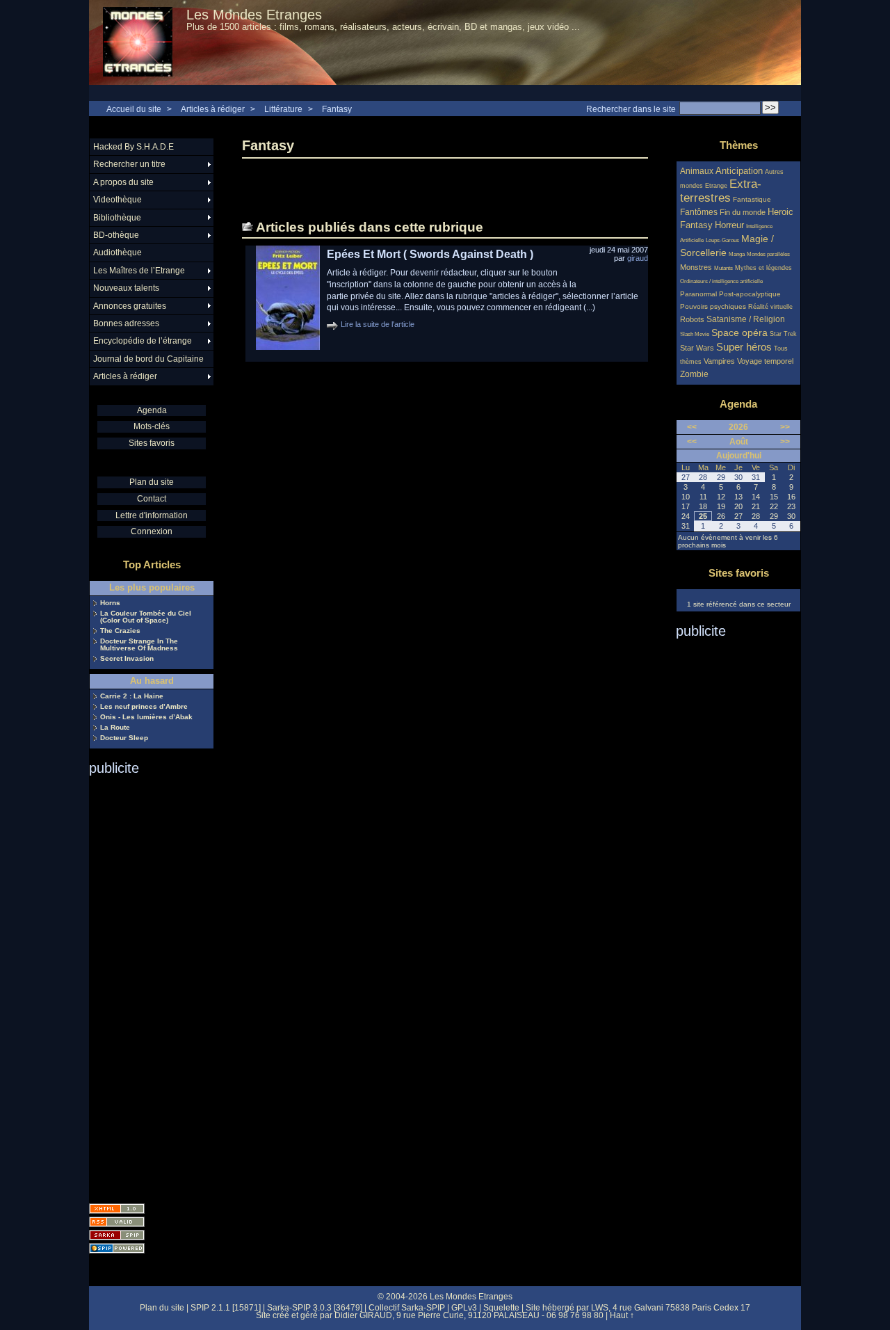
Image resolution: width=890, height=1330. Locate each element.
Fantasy (337, 109)
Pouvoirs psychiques (713, 306)
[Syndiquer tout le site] (117, 1222)
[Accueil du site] (137, 42)
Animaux (697, 170)
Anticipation (739, 171)
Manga (737, 254)
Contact (151, 499)
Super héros (744, 347)
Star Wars (697, 348)
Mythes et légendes (763, 267)
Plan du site (151, 482)
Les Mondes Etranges (254, 14)
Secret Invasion (127, 658)
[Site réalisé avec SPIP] (117, 1248)
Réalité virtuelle (770, 306)
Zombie (694, 373)
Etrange (716, 185)
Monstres (696, 267)
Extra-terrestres (720, 191)
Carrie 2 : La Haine (131, 696)
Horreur (729, 225)
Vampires (719, 361)
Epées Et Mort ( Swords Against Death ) (430, 254)
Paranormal (698, 294)
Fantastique (752, 199)
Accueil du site (133, 109)
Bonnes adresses (126, 323)
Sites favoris (152, 443)
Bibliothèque (117, 218)
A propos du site (123, 182)
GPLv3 (464, 1308)
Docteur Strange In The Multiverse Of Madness (139, 645)
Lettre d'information (151, 515)
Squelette (501, 1308)
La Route (115, 727)
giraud (637, 258)
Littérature (283, 109)
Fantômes (699, 211)
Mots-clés (152, 426)
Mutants (723, 268)
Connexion (151, 531)
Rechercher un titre (129, 164)
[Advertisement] (144, 985)
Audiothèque (117, 252)
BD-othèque (116, 235)
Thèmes (739, 145)
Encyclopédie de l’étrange (142, 341)
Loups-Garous (722, 240)
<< (692, 427)
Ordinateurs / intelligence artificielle (721, 281)
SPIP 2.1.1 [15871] (226, 1308)
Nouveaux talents (126, 288)
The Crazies (120, 630)
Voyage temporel (765, 361)
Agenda (152, 410)
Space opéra (739, 332)
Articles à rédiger (213, 109)
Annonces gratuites (129, 306)
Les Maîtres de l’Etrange (139, 270)
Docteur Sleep (124, 738)
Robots (692, 319)
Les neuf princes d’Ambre (144, 706)
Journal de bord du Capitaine (148, 359)
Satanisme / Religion (745, 318)
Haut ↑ (622, 1315)
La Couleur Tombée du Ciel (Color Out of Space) (145, 617)
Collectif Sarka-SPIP (407, 1308)
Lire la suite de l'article (377, 324)
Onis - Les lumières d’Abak (146, 717)
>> (785, 427)
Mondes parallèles (768, 254)
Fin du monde (743, 212)
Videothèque (117, 200)
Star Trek (783, 333)
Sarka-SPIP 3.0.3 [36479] (314, 1308)
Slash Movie (694, 334)
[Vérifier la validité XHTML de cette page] (117, 1208)
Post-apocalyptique (750, 294)
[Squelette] (117, 1235)
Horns (110, 603)
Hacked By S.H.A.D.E (133, 147)
